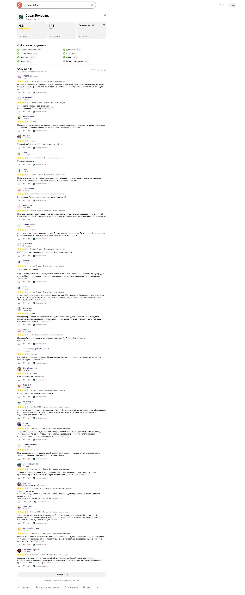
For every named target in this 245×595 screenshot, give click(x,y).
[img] (23, 81)
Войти (232, 5)
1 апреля (33, 390)
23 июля (33, 141)
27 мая (32, 266)
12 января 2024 (35, 512)
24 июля (33, 122)
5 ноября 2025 (35, 450)
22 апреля (33, 354)
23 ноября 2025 (35, 428)
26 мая (32, 292)
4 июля (32, 194)
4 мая (32, 335)
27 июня (33, 230)
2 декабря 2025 (35, 407)
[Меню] (239, 5)
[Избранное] (222, 5)
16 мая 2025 (34, 555)
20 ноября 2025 (35, 533)
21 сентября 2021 (36, 488)
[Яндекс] (19, 5)
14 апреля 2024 (35, 469)
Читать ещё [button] (40, 300)
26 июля (33, 103)
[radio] (19, 92)
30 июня (33, 211)
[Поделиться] (105, 15)
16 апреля (33, 373)
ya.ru (89, 587)
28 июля (33, 81)
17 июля (33, 175)
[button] (98, 70)
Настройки (73, 587)
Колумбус (25, 587)
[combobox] (55, 5)
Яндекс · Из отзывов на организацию (51, 81)
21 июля (33, 158)
